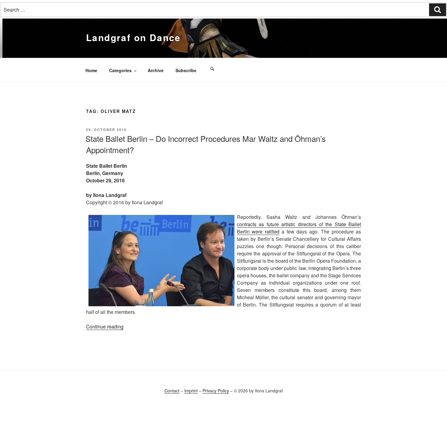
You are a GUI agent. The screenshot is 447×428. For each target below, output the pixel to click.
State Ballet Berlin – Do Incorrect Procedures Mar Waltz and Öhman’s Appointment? (205, 144)
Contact (172, 391)
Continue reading (104, 326)
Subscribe (185, 70)
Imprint (191, 391)
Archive (156, 70)
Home (91, 70)
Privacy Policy (216, 391)
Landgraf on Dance (133, 37)
